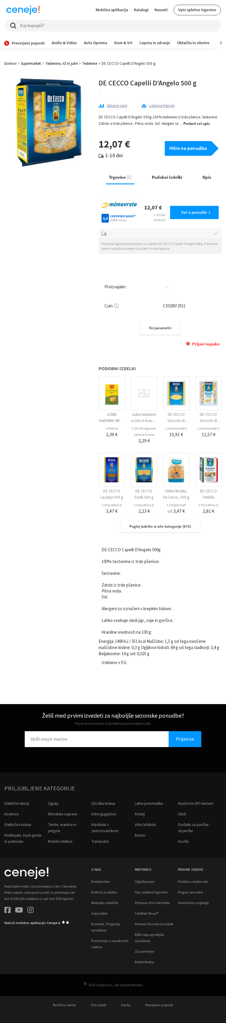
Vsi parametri (160, 327)
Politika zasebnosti (193, 881)
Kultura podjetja (104, 892)
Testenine (89, 63)
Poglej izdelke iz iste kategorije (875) (160, 526)
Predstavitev (100, 881)
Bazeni (140, 835)
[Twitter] (19, 911)
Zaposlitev (99, 913)
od (176, 511)
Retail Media (144, 962)
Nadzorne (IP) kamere (195, 803)
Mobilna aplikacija (112, 9)
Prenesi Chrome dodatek (154, 924)
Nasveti (161, 9)
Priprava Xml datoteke (152, 903)
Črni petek (98, 1005)
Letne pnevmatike (149, 803)
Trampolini (100, 841)
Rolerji (140, 814)
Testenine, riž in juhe (61, 63)
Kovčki (183, 841)
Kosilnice (11, 814)
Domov (10, 63)
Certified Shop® (146, 913)
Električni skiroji (16, 803)
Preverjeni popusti (159, 1005)
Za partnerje (144, 951)
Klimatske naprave (62, 814)
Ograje (53, 803)
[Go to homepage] (23, 10)
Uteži (182, 814)
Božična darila (64, 1005)
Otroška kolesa (103, 803)
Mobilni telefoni (60, 841)
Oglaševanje (144, 881)
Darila (125, 1005)
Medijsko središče (104, 903)
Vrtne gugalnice (103, 814)
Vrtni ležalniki (145, 824)
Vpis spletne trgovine (197, 9)
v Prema (112, 428)
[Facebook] (7, 911)
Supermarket (31, 63)
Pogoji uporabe (190, 892)
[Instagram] (30, 911)
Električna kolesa (17, 824)
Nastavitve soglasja (193, 903)
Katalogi (141, 9)
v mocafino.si (112, 505)
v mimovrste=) (176, 428)
